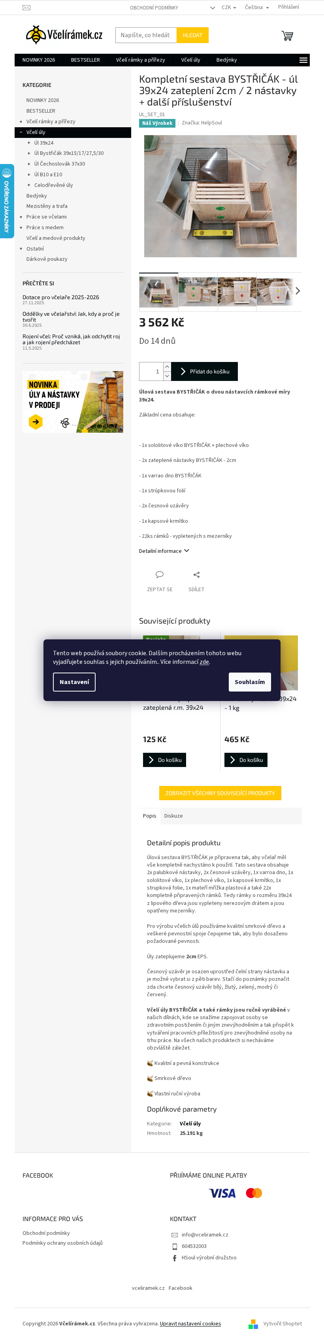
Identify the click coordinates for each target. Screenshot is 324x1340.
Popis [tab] (149, 816)
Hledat (192, 35)
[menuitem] (39, 60)
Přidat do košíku (210, 371)
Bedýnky (36, 196)
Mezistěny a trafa (47, 206)
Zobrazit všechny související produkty (220, 793)
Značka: (202, 123)
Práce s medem (45, 228)
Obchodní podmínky (154, 7)
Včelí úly (35, 132)
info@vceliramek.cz (205, 1235)
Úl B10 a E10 (48, 175)
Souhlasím (250, 682)
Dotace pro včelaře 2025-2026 (61, 297)
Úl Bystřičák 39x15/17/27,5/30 (69, 153)
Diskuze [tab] (173, 816)
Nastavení (74, 682)
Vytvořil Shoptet (283, 1324)
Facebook (180, 1288)
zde (204, 662)
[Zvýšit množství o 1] (167, 366)
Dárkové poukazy (47, 259)
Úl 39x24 (43, 143)
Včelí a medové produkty (55, 238)
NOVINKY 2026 (42, 100)
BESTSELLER (40, 111)
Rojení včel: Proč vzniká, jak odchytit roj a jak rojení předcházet (71, 339)
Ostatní (35, 249)
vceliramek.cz (148, 1288)
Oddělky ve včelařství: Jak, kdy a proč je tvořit (71, 317)
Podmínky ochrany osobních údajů (63, 1243)
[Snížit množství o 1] (167, 376)
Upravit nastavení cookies (190, 1324)
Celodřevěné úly (53, 185)
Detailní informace (160, 551)
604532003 (194, 1246)
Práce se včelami (46, 217)
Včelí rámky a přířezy (50, 122)
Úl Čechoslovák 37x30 (59, 164)
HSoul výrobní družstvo (209, 1258)
